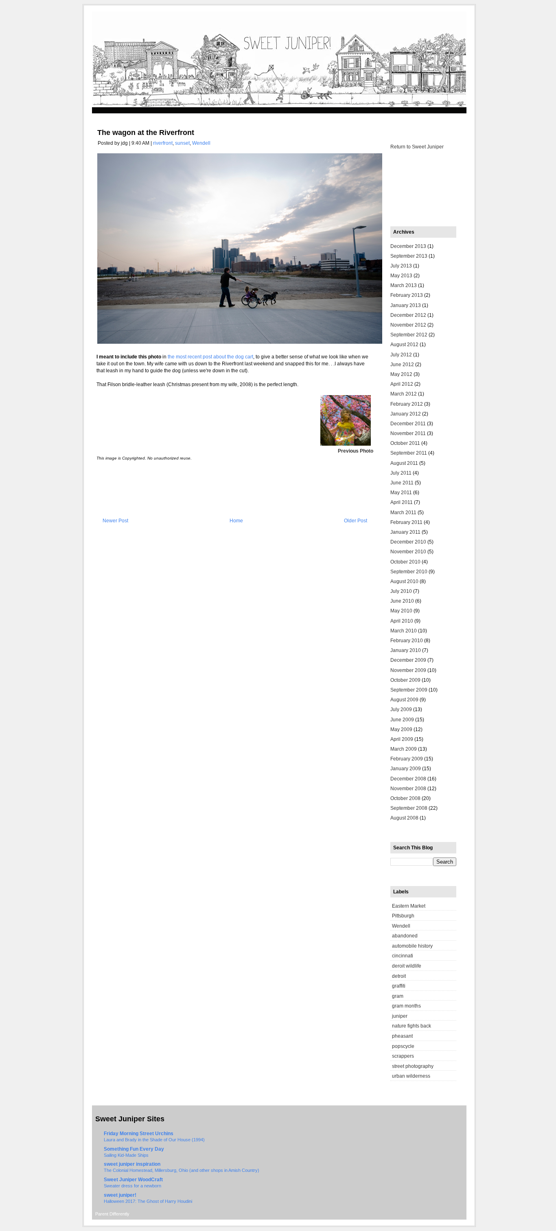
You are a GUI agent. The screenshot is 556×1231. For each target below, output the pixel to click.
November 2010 (408, 552)
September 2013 (408, 256)
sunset (182, 143)
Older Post (355, 521)
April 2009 (401, 739)
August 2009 (404, 700)
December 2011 (408, 424)
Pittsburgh (403, 916)
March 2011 (403, 512)
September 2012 (408, 335)
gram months (406, 1006)
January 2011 (405, 532)
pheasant (402, 1036)
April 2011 (401, 502)
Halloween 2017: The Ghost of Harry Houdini (148, 1201)
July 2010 (401, 591)
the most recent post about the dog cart (210, 357)
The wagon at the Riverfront (145, 132)
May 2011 (401, 492)
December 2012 (408, 315)
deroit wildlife (406, 966)
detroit (399, 976)
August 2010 (404, 581)
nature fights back (411, 1026)
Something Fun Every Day (134, 1149)
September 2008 (408, 808)
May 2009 (401, 729)
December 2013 (408, 246)
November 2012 (408, 325)
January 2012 (405, 414)
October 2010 (405, 562)
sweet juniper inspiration (132, 1164)
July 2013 (401, 266)
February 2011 (406, 522)
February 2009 (406, 759)
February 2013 (406, 295)
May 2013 (401, 275)
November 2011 (408, 433)
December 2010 (408, 542)
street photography (412, 1066)
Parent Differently (112, 1213)
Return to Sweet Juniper (417, 147)
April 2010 (401, 621)
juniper (399, 1016)
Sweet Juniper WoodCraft (133, 1179)
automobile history (412, 946)
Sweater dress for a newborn (132, 1185)
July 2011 (401, 473)
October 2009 (405, 680)
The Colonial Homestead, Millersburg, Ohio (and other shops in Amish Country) (181, 1170)
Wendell (201, 143)
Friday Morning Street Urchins (138, 1133)
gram (397, 996)
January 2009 (405, 768)
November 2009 (408, 670)
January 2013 (405, 305)
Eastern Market (408, 906)
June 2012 (402, 364)
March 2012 (403, 394)
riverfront (163, 143)
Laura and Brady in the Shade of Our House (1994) (154, 1139)
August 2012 (404, 344)
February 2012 (406, 404)
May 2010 (401, 611)
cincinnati (402, 956)
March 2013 (403, 285)
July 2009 (401, 709)
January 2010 (405, 650)
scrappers (403, 1056)
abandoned (405, 936)
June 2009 (402, 720)
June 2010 (402, 601)
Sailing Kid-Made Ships (126, 1155)
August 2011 (404, 463)
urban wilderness (411, 1076)
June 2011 (402, 483)
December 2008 (408, 779)
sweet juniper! (120, 1195)
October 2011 (405, 443)
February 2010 (406, 640)
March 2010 (403, 631)
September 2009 (408, 690)
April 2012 (401, 384)
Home (236, 521)
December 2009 (408, 660)
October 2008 (405, 798)
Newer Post (115, 521)
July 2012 (401, 355)
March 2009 (403, 749)
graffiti (398, 986)
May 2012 (401, 374)
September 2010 (408, 572)
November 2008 (408, 788)
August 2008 (404, 818)
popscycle (403, 1046)
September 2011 (408, 453)
